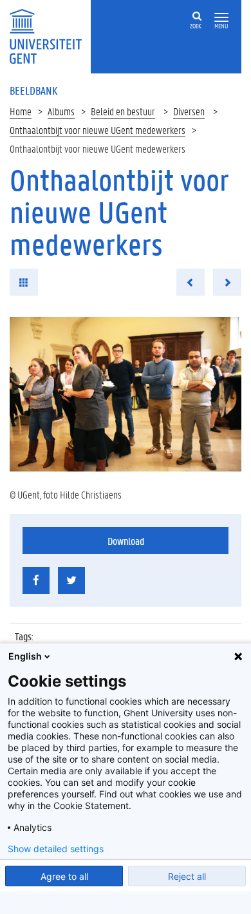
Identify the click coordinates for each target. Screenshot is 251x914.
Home (21, 111)
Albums (61, 111)
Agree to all (64, 876)
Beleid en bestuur (123, 111)
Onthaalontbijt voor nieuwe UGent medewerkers (97, 130)
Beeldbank (33, 90)
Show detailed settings (56, 849)
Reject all (187, 876)
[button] (221, 17)
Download (125, 540)
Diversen (189, 111)
